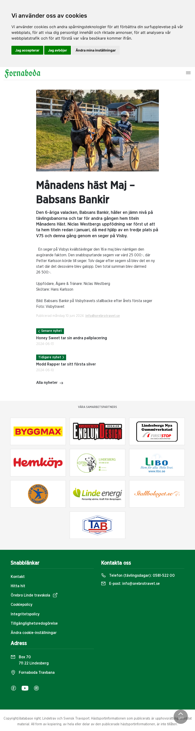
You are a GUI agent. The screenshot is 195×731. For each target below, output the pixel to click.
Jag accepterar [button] (27, 50)
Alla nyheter (47, 383)
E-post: (134, 584)
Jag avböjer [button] (57, 50)
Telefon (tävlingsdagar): (141, 575)
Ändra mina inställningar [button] (96, 50)
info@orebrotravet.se (102, 316)
